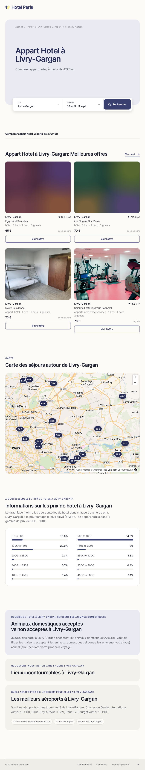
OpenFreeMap (83, 469)
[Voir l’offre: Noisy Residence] (38, 274)
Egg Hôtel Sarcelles (16, 221)
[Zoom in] (135, 377)
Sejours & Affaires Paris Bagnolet (93, 307)
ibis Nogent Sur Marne (87, 221)
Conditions (101, 764)
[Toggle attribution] (136, 470)
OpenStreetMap (125, 469)
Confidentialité (84, 764)
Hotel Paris (22, 7)
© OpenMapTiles (99, 469)
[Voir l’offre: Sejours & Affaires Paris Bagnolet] (107, 274)
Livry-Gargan (44, 26)
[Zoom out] (135, 382)
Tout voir (132, 154)
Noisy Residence (15, 307)
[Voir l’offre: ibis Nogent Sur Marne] (107, 187)
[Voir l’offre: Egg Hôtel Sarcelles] (38, 187)
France (30, 26)
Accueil (19, 26)
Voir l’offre (38, 238)
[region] (72, 423)
